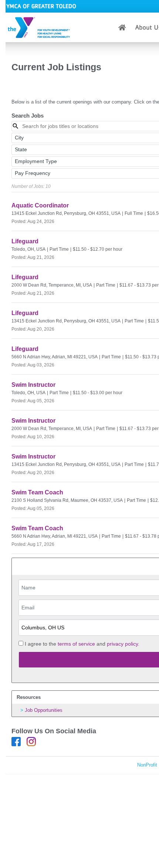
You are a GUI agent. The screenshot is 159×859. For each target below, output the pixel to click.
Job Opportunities (43, 710)
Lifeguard (24, 241)
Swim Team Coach (37, 492)
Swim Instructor (33, 385)
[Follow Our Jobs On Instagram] (31, 741)
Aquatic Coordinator (40, 205)
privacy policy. (123, 644)
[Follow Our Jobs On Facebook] (16, 741)
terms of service (76, 644)
